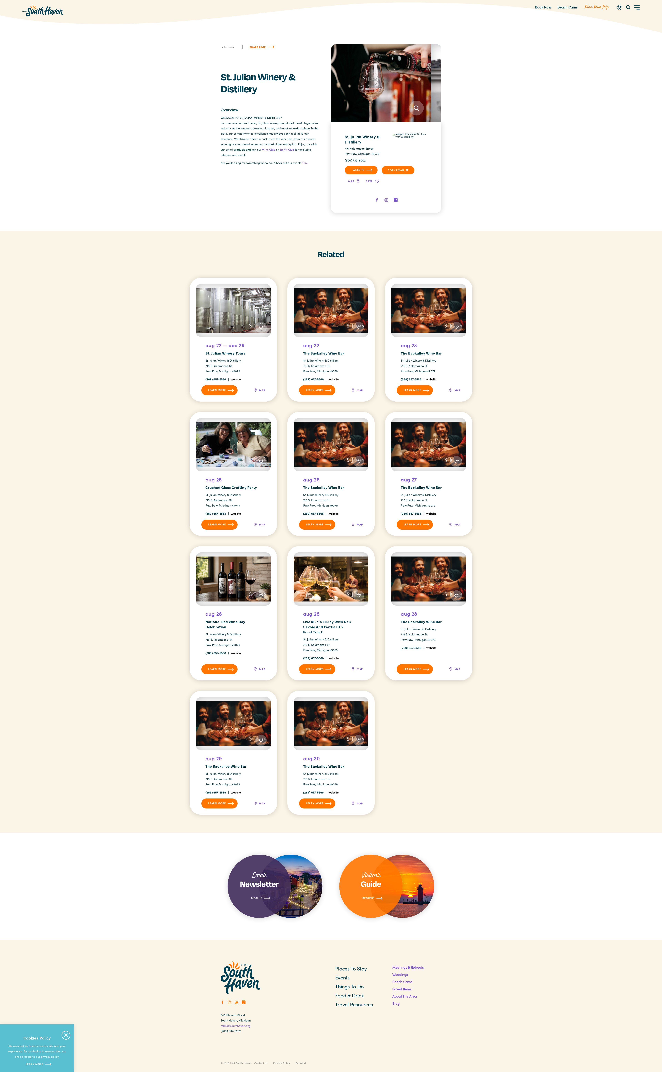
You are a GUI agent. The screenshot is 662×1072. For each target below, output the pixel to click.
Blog (396, 1003)
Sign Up (256, 898)
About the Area (404, 996)
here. (305, 163)
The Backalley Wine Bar (323, 353)
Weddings (400, 974)
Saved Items (402, 989)
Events (342, 977)
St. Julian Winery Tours (225, 353)
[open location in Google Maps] (410, 135)
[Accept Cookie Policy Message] (66, 1035)
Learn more (34, 1064)
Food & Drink (349, 995)
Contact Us (261, 1063)
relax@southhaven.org (235, 1026)
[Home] (42, 10)
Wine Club (268, 149)
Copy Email (396, 170)
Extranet (301, 1063)
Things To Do (349, 986)
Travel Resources (354, 1004)
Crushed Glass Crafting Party (231, 487)
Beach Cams (568, 7)
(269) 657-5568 (215, 379)
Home (229, 47)
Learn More (217, 390)
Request (368, 898)
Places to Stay (351, 968)
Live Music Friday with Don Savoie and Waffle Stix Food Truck (327, 626)
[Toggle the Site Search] (628, 6)
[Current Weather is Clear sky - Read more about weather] (619, 7)
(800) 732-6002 (355, 160)
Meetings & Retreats (408, 967)
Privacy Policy (281, 1063)
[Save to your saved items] (261, 327)
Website (359, 169)
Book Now (543, 7)
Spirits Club (287, 149)
